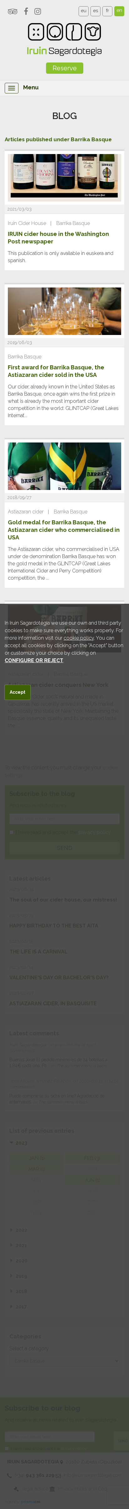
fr (107, 10)
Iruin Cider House (27, 223)
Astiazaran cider (26, 512)
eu (83, 10)
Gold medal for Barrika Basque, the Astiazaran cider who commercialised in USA (64, 530)
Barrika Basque (73, 223)
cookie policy (79, 638)
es (95, 10)
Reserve (65, 68)
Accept (17, 692)
